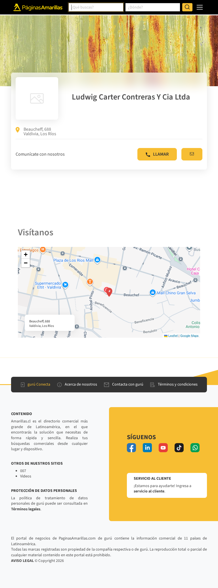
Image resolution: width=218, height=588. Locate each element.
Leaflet (172, 335)
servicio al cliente (149, 491)
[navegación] (199, 7)
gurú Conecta (39, 384)
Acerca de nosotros (81, 384)
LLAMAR (161, 154)
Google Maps (189, 335)
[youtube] (163, 447)
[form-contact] (191, 154)
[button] (109, 292)
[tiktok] (179, 447)
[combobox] (96, 7)
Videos (25, 476)
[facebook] (131, 447)
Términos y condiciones (178, 384)
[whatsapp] (195, 447)
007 (23, 471)
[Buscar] (187, 7)
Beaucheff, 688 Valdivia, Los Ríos (40, 131)
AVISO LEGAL (22, 561)
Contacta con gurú (127, 384)
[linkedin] (147, 447)
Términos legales (25, 509)
